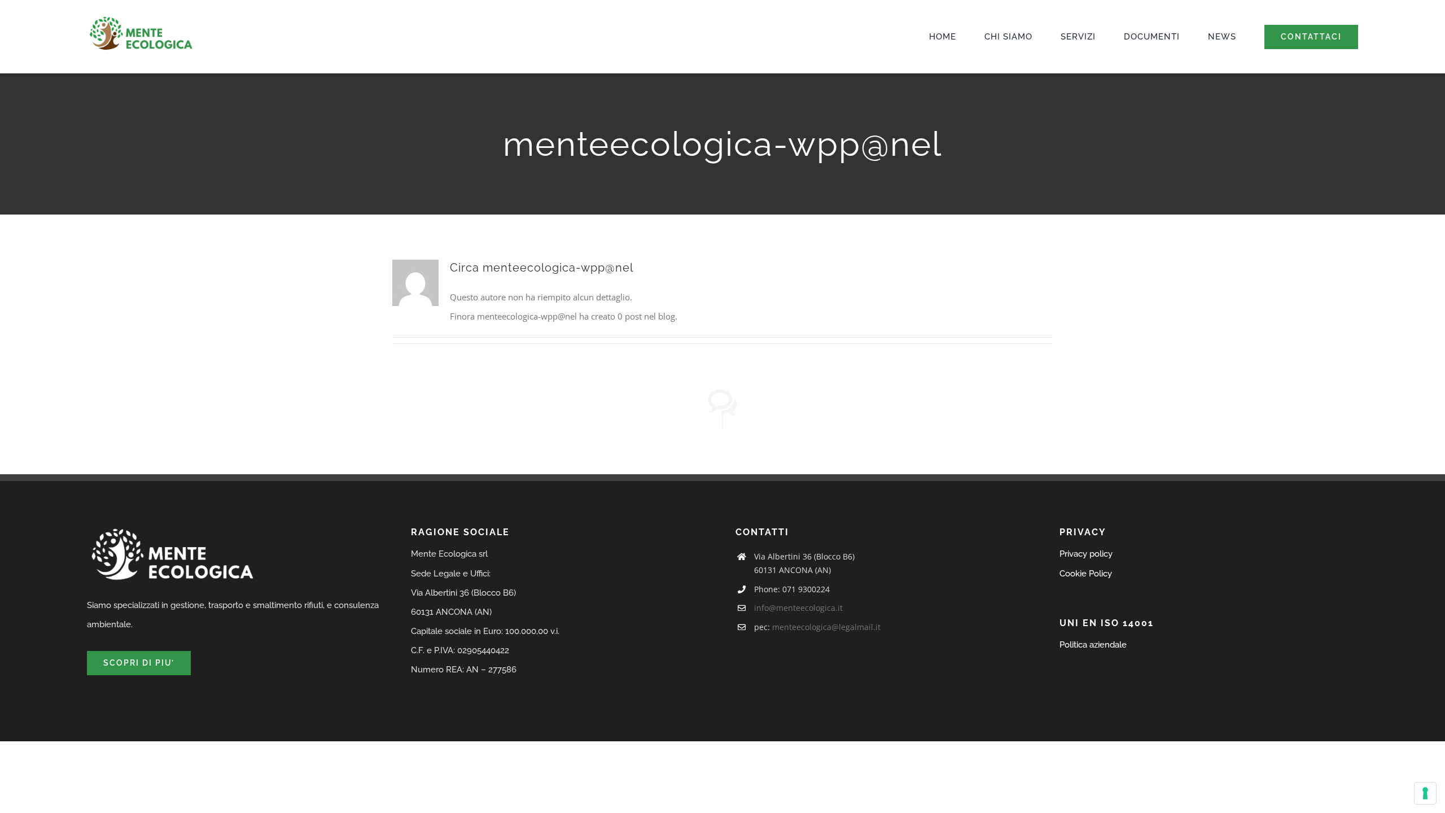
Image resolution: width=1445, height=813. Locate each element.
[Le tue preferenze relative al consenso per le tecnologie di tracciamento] (1425, 793)
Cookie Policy (1085, 574)
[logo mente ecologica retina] (140, 19)
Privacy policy (1086, 554)
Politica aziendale (1093, 645)
